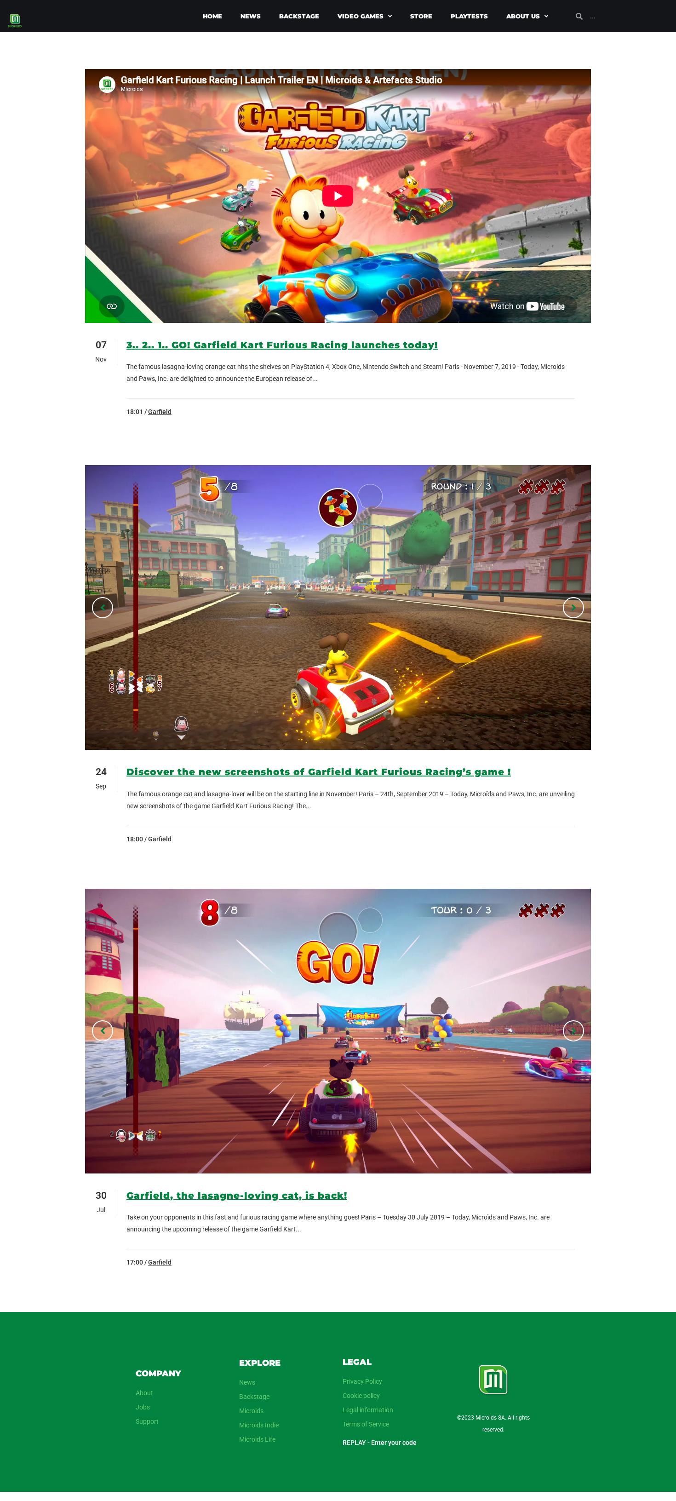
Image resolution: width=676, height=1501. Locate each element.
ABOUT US (523, 16)
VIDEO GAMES (361, 16)
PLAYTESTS (469, 16)
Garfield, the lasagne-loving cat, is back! (236, 1195)
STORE (421, 16)
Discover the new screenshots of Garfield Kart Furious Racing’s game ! (318, 771)
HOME (212, 16)
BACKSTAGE (299, 16)
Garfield (160, 411)
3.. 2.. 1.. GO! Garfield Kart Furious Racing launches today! (282, 345)
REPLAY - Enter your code (380, 1442)
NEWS (251, 16)
